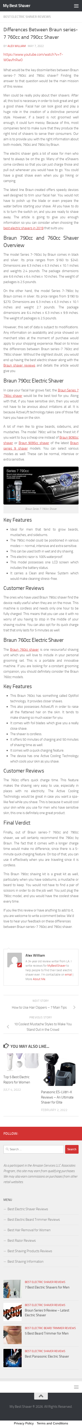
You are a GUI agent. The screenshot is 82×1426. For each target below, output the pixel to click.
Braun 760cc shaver (24, 650)
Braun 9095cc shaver (34, 443)
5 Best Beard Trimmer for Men (47, 1333)
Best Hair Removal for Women (29, 1230)
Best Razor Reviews (22, 1241)
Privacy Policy (24, 1423)
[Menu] (76, 5)
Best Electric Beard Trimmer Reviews (34, 1220)
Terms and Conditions (52, 1423)
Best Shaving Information (26, 1261)
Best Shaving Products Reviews (30, 1251)
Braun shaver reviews (19, 365)
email (69, 974)
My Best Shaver (16, 5)
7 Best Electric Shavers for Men (47, 1287)
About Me (39, 979)
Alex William (17, 46)
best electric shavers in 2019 (23, 228)
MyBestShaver (56, 965)
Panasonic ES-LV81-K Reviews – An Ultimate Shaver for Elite (57, 1097)
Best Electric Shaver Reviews (27, 17)
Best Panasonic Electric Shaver (47, 1356)
